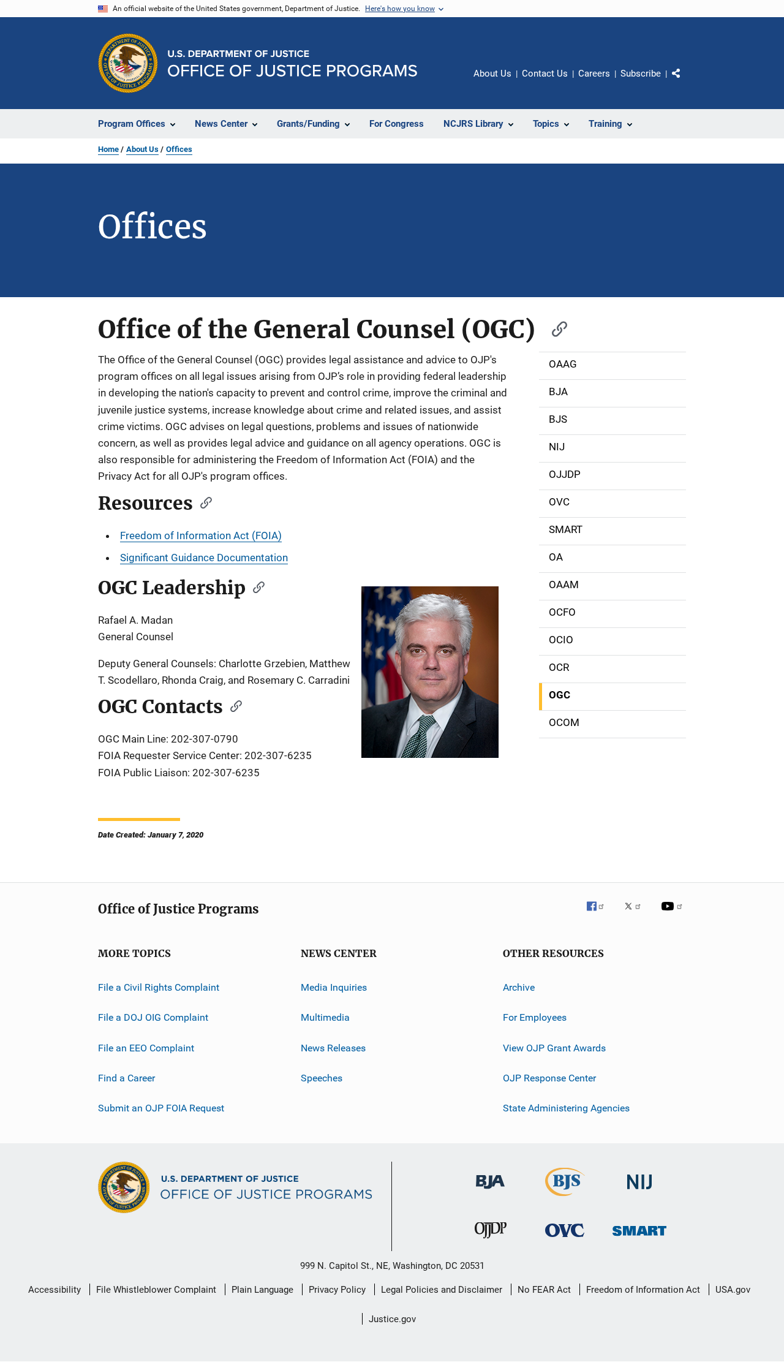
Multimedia (325, 1017)
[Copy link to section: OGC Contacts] (232, 705)
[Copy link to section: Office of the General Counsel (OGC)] (553, 327)
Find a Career (126, 1078)
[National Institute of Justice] (639, 1191)
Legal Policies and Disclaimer (441, 1289)
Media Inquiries (334, 987)
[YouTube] (673, 914)
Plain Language (262, 1289)
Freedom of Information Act (643, 1289)
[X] (637, 914)
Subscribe (640, 73)
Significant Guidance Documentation (204, 557)
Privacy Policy (337, 1289)
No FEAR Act (544, 1289)
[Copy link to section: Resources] (202, 502)
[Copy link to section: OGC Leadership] (255, 586)
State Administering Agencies (566, 1108)
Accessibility (54, 1289)
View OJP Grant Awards (554, 1047)
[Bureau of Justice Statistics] (565, 1198)
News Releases (333, 1047)
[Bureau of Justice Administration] (490, 1191)
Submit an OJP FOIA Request (161, 1108)
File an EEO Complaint (146, 1047)
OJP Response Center (549, 1078)
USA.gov (732, 1289)
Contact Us (545, 73)
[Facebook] (600, 914)
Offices (179, 149)
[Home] (292, 63)
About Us (492, 73)
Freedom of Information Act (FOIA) (201, 535)
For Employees (535, 1017)
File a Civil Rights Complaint (158, 987)
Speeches (321, 1078)
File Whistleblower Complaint (156, 1289)
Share (686, 82)
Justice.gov (392, 1319)
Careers (594, 73)
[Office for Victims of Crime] (564, 1239)
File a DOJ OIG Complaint (153, 1017)
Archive (519, 987)
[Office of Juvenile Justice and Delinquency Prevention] (491, 1240)
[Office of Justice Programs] (128, 63)
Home (108, 149)
